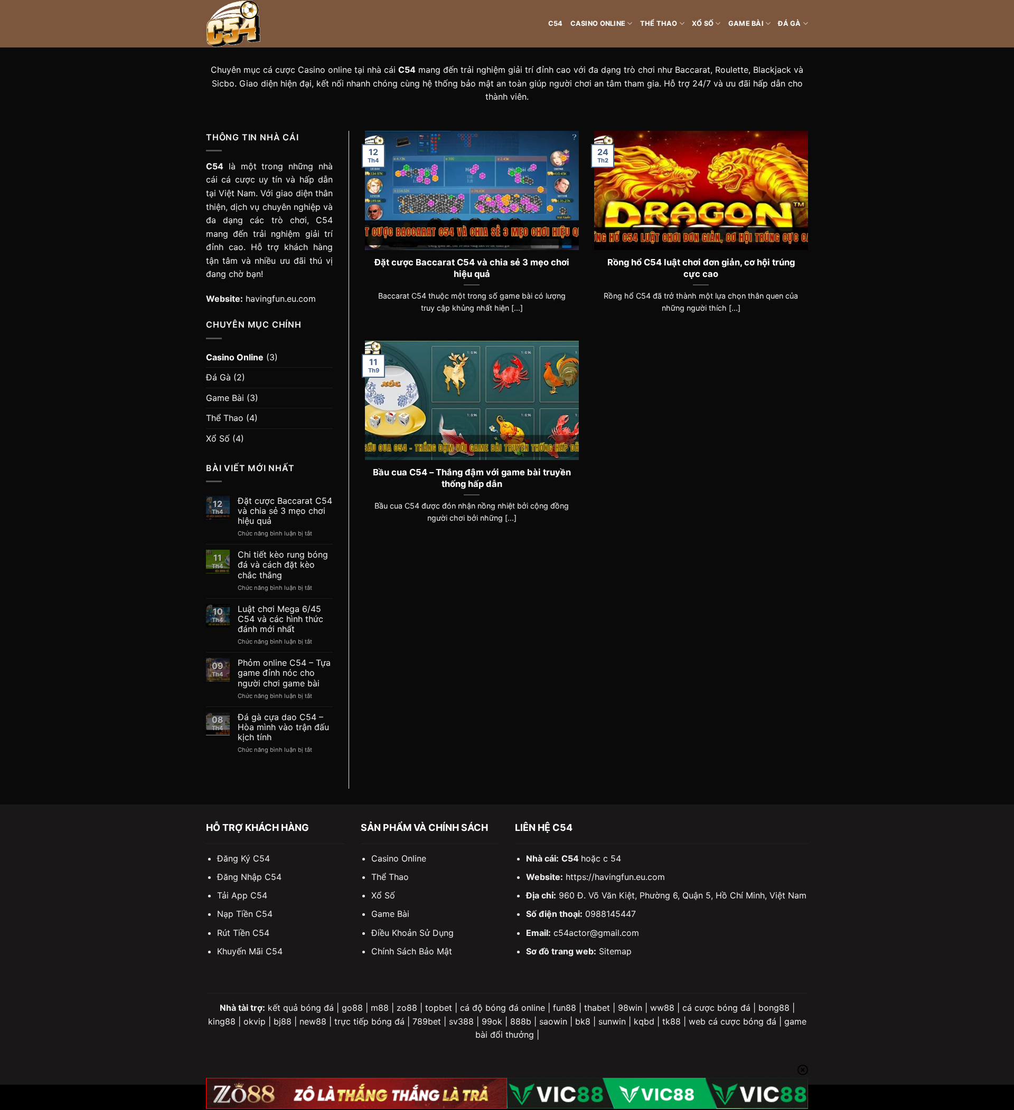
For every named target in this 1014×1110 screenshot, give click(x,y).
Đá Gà (789, 23)
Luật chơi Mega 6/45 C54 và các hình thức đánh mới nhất (280, 619)
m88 (380, 1007)
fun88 (564, 1007)
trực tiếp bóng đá (369, 1021)
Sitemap (615, 951)
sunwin (612, 1021)
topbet (438, 1007)
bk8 (582, 1021)
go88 (352, 1007)
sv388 (461, 1021)
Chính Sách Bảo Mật (411, 951)
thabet (597, 1007)
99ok (492, 1021)
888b (520, 1021)
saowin (553, 1021)
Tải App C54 (242, 895)
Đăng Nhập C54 (249, 877)
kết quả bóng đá (301, 1007)
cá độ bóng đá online (502, 1007)
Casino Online (597, 23)
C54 (555, 23)
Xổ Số (702, 23)
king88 (222, 1021)
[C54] (259, 23)
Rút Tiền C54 (243, 932)
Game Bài (746, 23)
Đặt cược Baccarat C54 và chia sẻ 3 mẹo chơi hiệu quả (285, 511)
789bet (426, 1021)
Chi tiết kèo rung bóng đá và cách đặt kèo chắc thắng (283, 565)
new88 (312, 1021)
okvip (254, 1021)
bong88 (774, 1007)
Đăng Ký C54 (243, 858)
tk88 (671, 1021)
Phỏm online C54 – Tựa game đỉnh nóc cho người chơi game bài (284, 673)
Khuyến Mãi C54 (250, 951)
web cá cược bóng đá (732, 1021)
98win (630, 1007)
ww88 (662, 1007)
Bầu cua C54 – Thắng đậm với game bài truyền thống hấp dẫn (472, 478)
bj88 (283, 1021)
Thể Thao (659, 23)
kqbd (644, 1021)
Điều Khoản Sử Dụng (412, 932)
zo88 (407, 1007)
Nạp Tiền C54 (245, 913)
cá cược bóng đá (716, 1007)
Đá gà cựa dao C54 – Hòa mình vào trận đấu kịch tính (283, 727)
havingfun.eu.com (281, 298)
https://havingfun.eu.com (615, 877)
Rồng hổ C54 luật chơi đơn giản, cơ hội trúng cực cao (701, 268)
